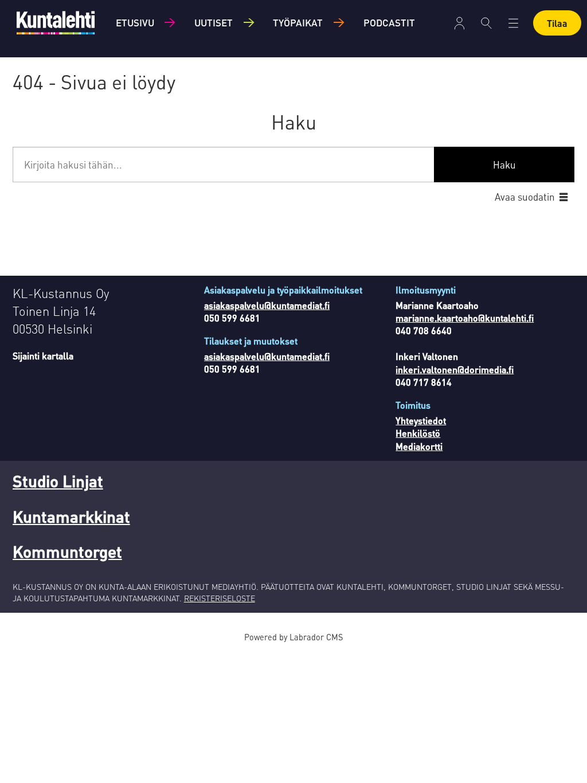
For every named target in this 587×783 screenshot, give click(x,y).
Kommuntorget (67, 551)
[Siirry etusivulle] (55, 22)
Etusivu (135, 22)
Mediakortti (419, 446)
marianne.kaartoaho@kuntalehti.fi (465, 318)
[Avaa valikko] (459, 23)
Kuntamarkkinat (71, 516)
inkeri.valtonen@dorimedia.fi (455, 369)
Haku (504, 164)
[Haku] (486, 23)
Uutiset (213, 22)
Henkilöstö (418, 433)
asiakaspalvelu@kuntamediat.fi (267, 305)
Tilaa (557, 23)
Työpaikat (298, 22)
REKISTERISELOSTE (219, 598)
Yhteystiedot (421, 420)
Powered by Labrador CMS (293, 637)
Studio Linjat (58, 481)
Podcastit (389, 22)
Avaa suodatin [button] (525, 196)
